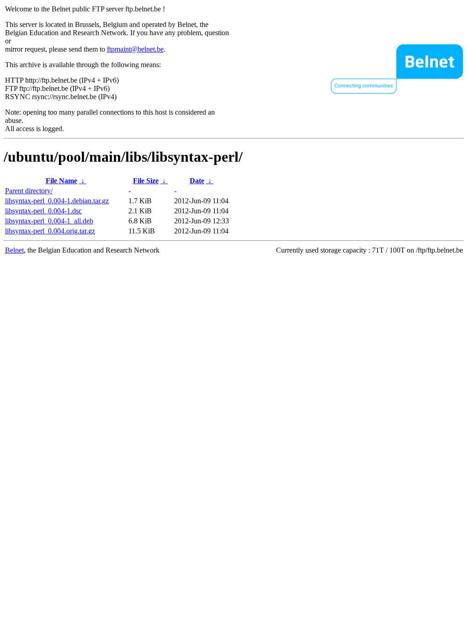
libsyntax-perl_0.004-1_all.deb (49, 221)
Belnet (14, 250)
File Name (61, 181)
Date (197, 181)
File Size (146, 181)
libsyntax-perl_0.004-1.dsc (43, 211)
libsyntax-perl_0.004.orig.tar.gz (50, 231)
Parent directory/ (29, 191)
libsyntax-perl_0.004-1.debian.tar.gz (57, 201)
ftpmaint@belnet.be (135, 49)
